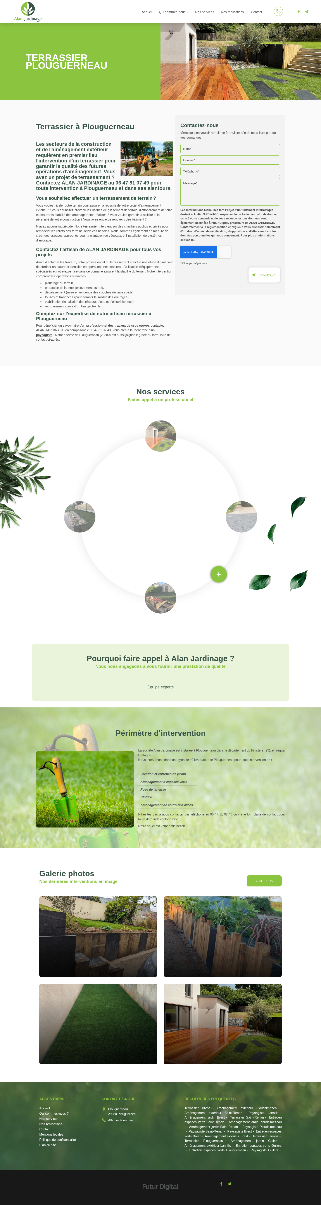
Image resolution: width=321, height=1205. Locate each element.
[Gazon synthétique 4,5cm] (98, 1024)
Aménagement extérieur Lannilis (208, 1145)
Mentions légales (51, 1134)
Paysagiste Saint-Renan (206, 1131)
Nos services (204, 12)
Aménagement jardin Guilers (254, 1141)
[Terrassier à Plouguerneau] (147, 158)
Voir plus (264, 881)
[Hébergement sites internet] (160, 1194)
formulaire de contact (262, 814)
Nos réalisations (232, 12)
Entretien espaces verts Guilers (259, 1145)
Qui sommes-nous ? (173, 12)
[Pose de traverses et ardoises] (98, 936)
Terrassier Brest (197, 1108)
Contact (256, 12)
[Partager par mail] (307, 12)
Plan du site (47, 1145)
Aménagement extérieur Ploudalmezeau (247, 1108)
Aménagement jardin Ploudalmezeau (255, 1122)
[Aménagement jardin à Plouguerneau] (223, 936)
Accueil (147, 12)
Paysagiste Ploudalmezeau (262, 1127)
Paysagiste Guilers (264, 1150)
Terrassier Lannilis (265, 1136)
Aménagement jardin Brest (205, 1117)
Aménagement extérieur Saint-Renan (213, 1113)
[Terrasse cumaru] (223, 1024)
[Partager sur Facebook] (299, 12)
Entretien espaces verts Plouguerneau (217, 1150)
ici (192, 239)
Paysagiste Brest (239, 1131)
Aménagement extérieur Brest (226, 1136)
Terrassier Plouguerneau (204, 1141)
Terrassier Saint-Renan (247, 1117)
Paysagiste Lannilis (263, 1113)
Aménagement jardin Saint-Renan (213, 1127)
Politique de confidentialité (57, 1139)
